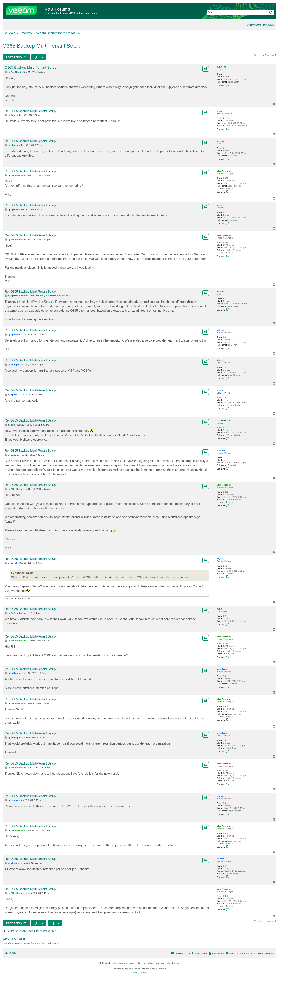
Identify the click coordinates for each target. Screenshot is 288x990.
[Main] (24, 10)
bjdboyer (221, 330)
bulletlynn (222, 669)
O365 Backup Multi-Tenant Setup (42, 46)
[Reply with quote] (205, 68)
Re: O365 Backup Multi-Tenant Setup (30, 111)
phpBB (128, 968)
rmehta (220, 796)
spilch (220, 390)
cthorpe (220, 360)
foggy (219, 111)
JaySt (219, 559)
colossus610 (223, 420)
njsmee (220, 141)
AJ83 (219, 609)
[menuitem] (268, 25)
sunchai (221, 450)
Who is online (14, 938)
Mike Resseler (224, 171)
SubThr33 (221, 67)
